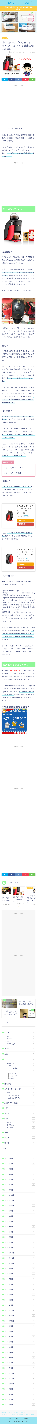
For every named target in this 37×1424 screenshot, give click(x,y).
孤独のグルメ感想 (19, 1103)
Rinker (26, 515)
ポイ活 (20, 1122)
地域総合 (19, 1084)
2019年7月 (19, 1279)
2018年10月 (19, 1321)
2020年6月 (19, 1221)
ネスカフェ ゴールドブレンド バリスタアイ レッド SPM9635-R (25, 553)
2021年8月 (19, 1158)
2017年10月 (19, 1384)
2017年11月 (19, 1378)
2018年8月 (19, 1331)
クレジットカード (20, 1095)
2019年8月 (19, 1274)
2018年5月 (19, 1347)
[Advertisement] (18, 105)
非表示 (19, 1138)
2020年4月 (19, 1232)
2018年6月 (19, 1342)
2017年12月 (19, 1373)
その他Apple (20, 1044)
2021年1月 (19, 1190)
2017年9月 (19, 1389)
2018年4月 (19, 1352)
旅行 (19, 1108)
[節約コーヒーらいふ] (18, 3)
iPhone (20, 1039)
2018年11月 (19, 1316)
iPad (20, 1036)
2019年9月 (19, 1268)
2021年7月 (19, 1164)
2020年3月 (19, 1237)
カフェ (20, 1066)
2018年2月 (19, 1363)
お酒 (19, 1054)
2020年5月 (19, 1227)
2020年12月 (19, 1195)
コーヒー (19, 1059)
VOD (20, 1093)
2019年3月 (19, 1295)
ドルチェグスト (14, 1076)
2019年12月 (19, 1253)
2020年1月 (19, 1247)
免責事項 (26, 1419)
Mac (20, 1041)
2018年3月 (19, 1357)
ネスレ (20, 1071)
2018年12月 (19, 1310)
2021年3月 (19, 1179)
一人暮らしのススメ (20, 1098)
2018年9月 (19, 1326)
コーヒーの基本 (20, 1068)
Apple (19, 1032)
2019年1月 (19, 1305)
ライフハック (20, 1125)
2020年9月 (19, 1211)
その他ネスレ (13, 1073)
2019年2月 (19, 1300)
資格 (19, 1132)
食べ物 (19, 1143)
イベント (19, 1049)
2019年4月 (19, 1289)
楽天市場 (22, 524)
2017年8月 (19, 1394)
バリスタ (5, 38)
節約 (19, 1119)
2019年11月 (19, 1258)
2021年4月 (19, 1174)
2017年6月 (19, 1405)
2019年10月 (19, 1263)
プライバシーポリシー (14, 1419)
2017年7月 (19, 1399)
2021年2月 (19, 1185)
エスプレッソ (20, 1063)
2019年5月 (19, 1284)
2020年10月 (19, 1206)
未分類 (19, 1113)
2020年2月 (19, 1242)
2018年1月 (19, 1368)
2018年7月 (19, 1336)
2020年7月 (19, 1216)
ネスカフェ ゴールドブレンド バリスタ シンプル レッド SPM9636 (25, 509)
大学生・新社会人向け (19, 1089)
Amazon (22, 521)
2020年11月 (19, 1200)
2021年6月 (19, 1169)
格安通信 (20, 1127)
